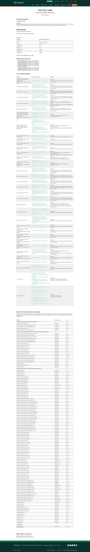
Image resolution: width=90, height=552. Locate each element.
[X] (72, 545)
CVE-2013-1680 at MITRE (20, 21)
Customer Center (57, 1)
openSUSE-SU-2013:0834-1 (22, 64)
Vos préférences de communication (48, 545)
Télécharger (74, 4)
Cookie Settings (58, 550)
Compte (63, 1)
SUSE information (21, 29)
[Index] (45, 14)
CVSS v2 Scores (18, 37)
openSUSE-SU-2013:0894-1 (22, 65)
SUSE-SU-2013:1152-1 (21, 60)
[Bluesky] (76, 545)
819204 (25, 55)
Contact (69, 4)
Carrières (22, 545)
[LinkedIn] (74, 545)
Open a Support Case (17, 550)
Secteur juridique (26, 545)
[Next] (48, 14)
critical (30, 33)
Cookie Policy (75, 550)
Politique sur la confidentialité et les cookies (67, 550)
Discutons (58, 545)
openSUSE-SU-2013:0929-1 (22, 67)
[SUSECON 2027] (49, 1)
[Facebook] (70, 545)
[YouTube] (68, 545)
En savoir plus (41, 545)
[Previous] (42, 14)
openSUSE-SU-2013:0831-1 (22, 63)
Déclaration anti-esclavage (34, 545)
